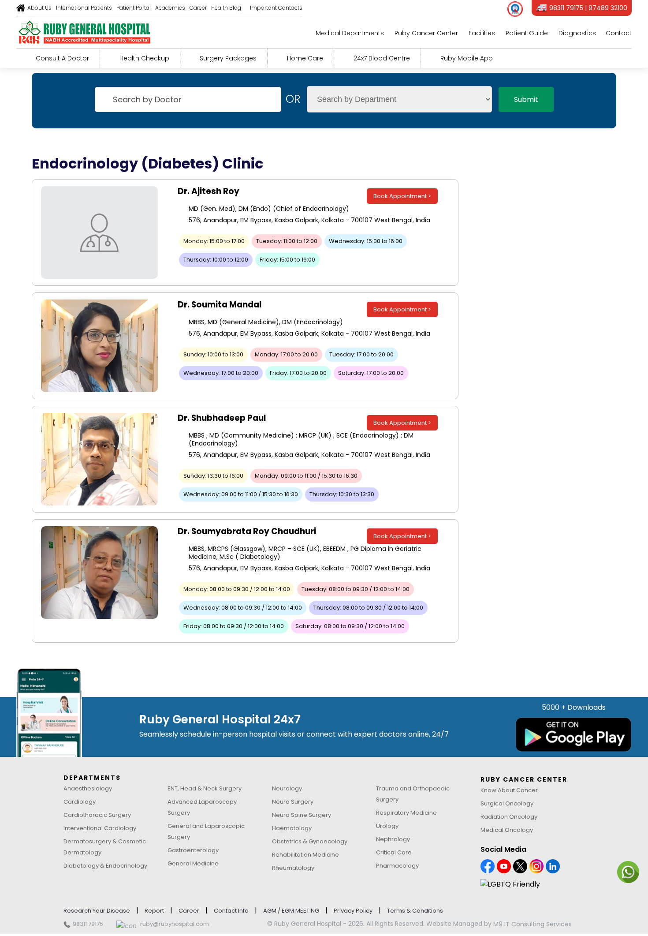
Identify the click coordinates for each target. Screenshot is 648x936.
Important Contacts (276, 7)
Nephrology (393, 839)
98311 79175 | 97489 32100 (588, 7)
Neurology (287, 788)
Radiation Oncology (508, 816)
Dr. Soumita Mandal (219, 305)
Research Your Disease (96, 910)
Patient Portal (133, 7)
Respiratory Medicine (406, 813)
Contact (619, 33)
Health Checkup (144, 58)
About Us (39, 7)
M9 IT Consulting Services (532, 924)
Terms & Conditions (415, 910)
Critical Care (394, 852)
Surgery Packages (228, 58)
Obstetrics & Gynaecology (309, 841)
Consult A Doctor (62, 58)
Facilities (482, 33)
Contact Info (231, 910)
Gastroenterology (193, 850)
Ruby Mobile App (466, 58)
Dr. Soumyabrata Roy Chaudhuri (247, 531)
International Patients (84, 7)
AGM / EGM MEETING (291, 910)
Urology (387, 826)
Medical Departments (350, 33)
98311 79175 (88, 924)
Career (198, 7)
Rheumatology (293, 868)
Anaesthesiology (87, 788)
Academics (170, 7)
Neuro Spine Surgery (301, 815)
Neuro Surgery (292, 801)
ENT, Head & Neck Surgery (205, 788)
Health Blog (226, 7)
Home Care (305, 58)
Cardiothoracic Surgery (97, 815)
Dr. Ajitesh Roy (208, 191)
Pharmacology (397, 865)
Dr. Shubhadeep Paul (222, 418)
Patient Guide (527, 33)
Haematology (292, 828)
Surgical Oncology (506, 803)
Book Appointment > (402, 196)
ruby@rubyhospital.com (174, 924)
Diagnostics (577, 33)
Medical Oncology (506, 830)
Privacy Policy (353, 910)
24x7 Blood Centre (382, 58)
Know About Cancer (509, 790)
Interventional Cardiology (99, 828)
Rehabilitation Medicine (305, 854)
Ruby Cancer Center (426, 33)
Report (154, 910)
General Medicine (193, 863)
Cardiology (79, 801)
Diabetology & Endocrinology (105, 865)
